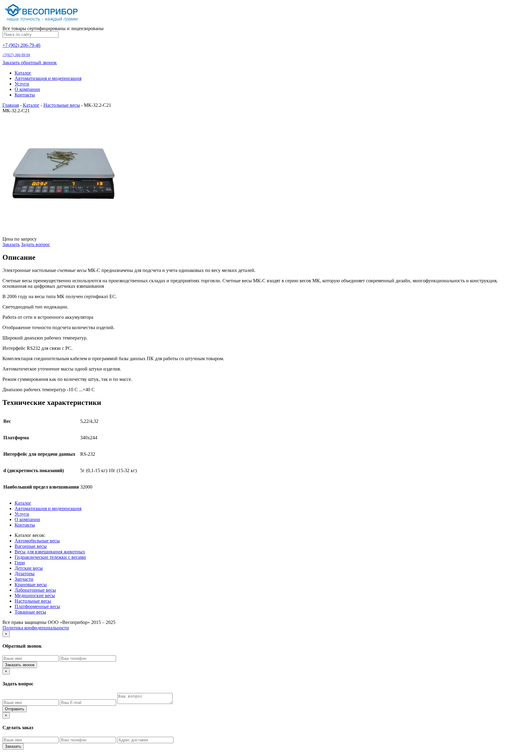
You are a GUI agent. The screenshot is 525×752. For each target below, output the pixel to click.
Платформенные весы (37, 606)
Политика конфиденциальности (35, 627)
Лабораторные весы (35, 590)
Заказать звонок (20, 665)
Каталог (23, 72)
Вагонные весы (31, 546)
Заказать (11, 244)
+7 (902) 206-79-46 (21, 45)
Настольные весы (61, 105)
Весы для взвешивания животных (50, 551)
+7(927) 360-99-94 (16, 55)
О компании (27, 89)
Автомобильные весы (37, 540)
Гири (20, 562)
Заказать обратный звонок (29, 62)
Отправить (14, 709)
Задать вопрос (35, 244)
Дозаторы (25, 573)
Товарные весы (30, 611)
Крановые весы (31, 584)
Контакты (25, 94)
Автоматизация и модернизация (48, 78)
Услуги (22, 83)
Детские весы (29, 568)
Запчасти (24, 579)
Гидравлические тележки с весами (50, 557)
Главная (10, 105)
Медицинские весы (35, 595)
